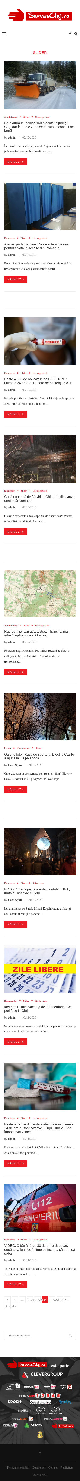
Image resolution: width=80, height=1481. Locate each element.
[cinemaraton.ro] (40, 1410)
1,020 (38, 1299)
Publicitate (67, 1467)
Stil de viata (38, 883)
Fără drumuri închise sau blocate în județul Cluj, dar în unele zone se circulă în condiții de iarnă (39, 127)
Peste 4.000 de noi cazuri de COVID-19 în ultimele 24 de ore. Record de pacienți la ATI (37, 381)
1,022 (52, 1299)
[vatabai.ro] (40, 1434)
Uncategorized (42, 116)
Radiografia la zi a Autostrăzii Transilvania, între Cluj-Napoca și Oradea (36, 633)
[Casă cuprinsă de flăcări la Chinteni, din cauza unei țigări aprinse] (40, 459)
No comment (23, 748)
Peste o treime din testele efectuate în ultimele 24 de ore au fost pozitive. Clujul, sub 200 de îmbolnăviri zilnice (39, 1128)
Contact (53, 1467)
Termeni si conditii (18, 1467)
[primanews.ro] (50, 1386)
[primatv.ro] (10, 1387)
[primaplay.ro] (66, 1386)
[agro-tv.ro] (33, 1425)
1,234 (8, 1306)
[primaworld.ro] (10, 1425)
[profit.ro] (15, 1402)
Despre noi (38, 1467)
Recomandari (10, 1000)
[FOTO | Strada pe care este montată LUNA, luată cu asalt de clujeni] (40, 851)
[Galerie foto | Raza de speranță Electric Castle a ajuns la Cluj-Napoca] (40, 716)
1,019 (30, 1299)
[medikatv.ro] (24, 1411)
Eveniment (9, 238)
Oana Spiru (15, 765)
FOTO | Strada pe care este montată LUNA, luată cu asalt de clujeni (37, 891)
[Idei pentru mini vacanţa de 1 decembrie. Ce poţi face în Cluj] (40, 969)
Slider (26, 116)
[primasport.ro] (40, 1395)
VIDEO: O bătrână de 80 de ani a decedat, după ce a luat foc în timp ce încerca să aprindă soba (39, 1249)
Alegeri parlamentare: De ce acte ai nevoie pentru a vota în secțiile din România (36, 246)
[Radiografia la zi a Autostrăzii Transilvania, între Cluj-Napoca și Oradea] (40, 593)
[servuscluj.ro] (63, 1425)
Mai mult (14, 161)
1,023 (60, 1299)
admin (12, 137)
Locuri (7, 748)
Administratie (10, 116)
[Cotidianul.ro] (40, 1402)
